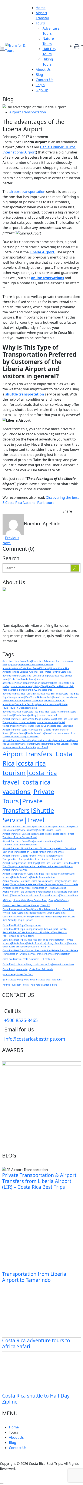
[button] (78, 46)
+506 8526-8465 (21, 1020)
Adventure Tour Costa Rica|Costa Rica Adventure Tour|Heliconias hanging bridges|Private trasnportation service (38, 663)
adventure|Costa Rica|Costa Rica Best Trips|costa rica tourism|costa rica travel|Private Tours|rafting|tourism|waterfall (39, 713)
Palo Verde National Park (43, 984)
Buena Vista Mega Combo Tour (30, 900)
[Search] (74, 568)
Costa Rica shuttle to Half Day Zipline (36, 1398)
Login (40, 85)
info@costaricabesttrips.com (34, 1039)
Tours (40, 23)
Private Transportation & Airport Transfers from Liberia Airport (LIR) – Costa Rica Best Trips (39, 1181)
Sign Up (42, 90)
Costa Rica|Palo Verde (41, 969)
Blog (39, 74)
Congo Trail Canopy (59, 900)
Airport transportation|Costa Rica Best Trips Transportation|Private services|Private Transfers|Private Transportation (38, 875)
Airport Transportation (27, 112)
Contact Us (44, 79)
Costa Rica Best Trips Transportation (22, 925)
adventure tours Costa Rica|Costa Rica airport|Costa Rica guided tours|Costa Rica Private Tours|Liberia (38, 677)
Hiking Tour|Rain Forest (16, 984)
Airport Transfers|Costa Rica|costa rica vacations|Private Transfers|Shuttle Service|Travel (33, 843)
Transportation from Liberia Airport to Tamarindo (34, 1276)
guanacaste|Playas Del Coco (18, 974)
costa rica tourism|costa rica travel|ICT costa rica (29, 958)
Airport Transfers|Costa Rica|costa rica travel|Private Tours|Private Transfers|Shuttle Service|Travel (38, 835)
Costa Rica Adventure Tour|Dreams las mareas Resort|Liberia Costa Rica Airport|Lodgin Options (39, 918)
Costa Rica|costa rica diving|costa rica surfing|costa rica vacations (38, 964)
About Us (43, 69)
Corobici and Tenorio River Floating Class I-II (26, 905)
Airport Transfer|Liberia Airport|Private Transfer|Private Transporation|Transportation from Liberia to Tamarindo (33, 857)
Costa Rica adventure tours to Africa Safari (36, 1343)
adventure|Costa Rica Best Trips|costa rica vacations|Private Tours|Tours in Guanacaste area (35, 706)
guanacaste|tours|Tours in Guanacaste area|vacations (32, 979)
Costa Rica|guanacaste (15, 969)
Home (41, 7)
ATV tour (7, 900)
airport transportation (27, 191)
